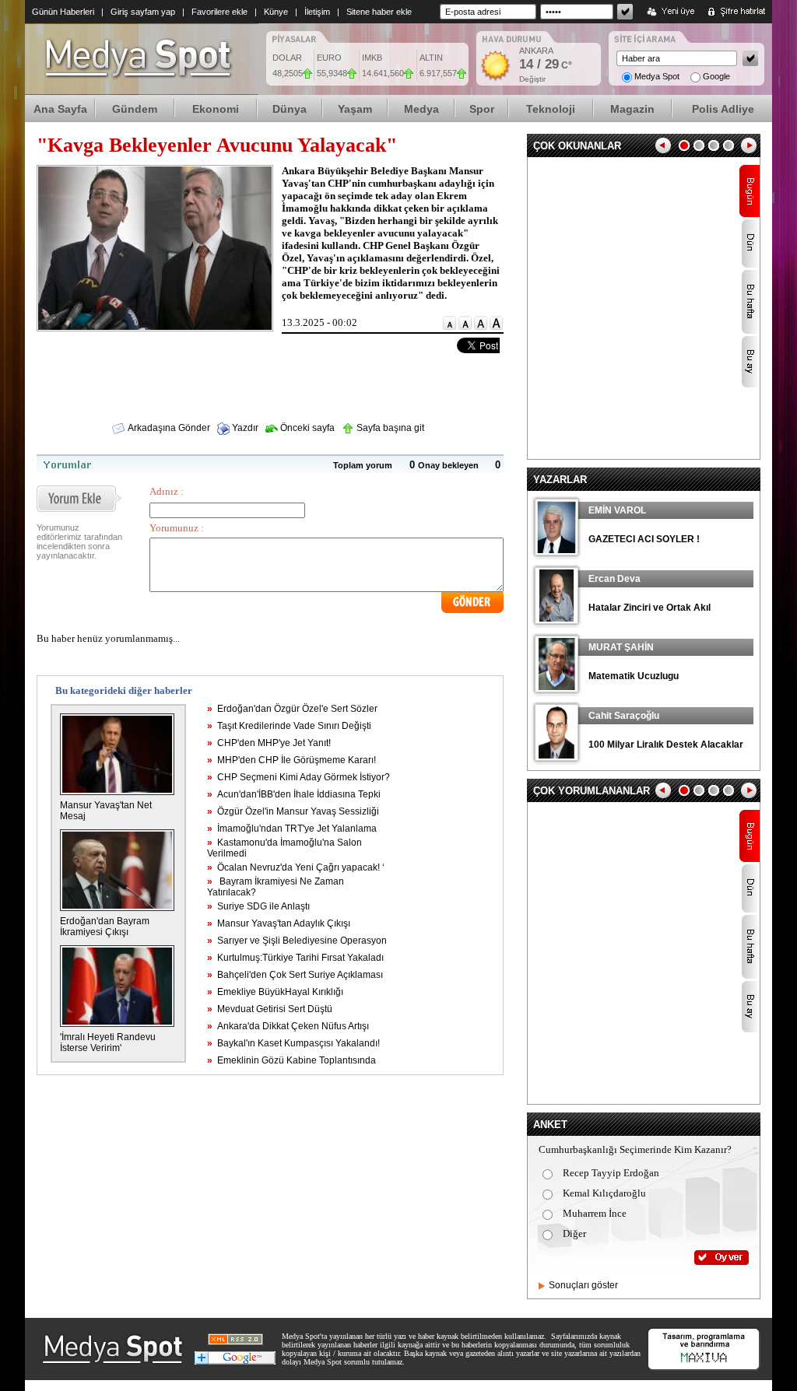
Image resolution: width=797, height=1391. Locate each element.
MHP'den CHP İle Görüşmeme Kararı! (291, 760)
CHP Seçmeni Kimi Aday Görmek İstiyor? (298, 777)
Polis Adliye (723, 109)
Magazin (632, 109)
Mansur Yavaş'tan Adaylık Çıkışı (278, 923)
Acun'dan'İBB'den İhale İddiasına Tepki (294, 794)
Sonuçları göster (583, 1285)
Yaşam (355, 109)
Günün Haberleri (63, 11)
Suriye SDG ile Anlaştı (258, 906)
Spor (481, 109)
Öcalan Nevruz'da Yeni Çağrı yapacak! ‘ (295, 867)
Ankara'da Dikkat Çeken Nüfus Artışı (288, 1026)
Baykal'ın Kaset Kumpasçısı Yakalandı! (293, 1043)
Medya (421, 109)
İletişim (317, 11)
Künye (276, 11)
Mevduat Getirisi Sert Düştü (269, 1009)
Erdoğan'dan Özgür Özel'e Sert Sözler (292, 708)
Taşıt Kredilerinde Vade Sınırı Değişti (289, 725)
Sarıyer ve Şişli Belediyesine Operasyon (297, 940)
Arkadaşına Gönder (168, 427)
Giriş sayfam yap (143, 11)
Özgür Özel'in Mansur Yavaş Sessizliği (293, 811)
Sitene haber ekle (379, 11)
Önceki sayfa (306, 427)
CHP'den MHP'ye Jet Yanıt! (269, 743)
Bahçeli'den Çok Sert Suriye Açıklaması (295, 974)
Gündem (134, 109)
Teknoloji (550, 109)
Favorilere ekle (219, 11)
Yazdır (244, 427)
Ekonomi (215, 109)
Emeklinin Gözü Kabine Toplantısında (291, 1060)
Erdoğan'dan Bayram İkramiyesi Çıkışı (104, 926)
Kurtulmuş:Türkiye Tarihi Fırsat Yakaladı (295, 957)
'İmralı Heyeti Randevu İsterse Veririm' (108, 1042)
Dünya (289, 109)
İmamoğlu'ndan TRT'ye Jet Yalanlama (292, 828)
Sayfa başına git (389, 427)
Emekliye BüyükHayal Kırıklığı (275, 991)
